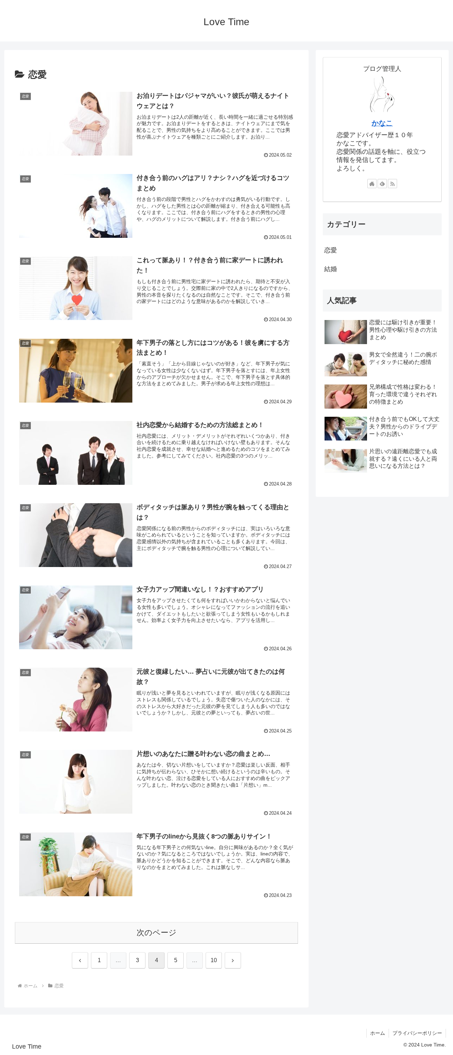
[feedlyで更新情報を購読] (382, 183)
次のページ (157, 932)
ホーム (377, 1033)
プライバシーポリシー (417, 1033)
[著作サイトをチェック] (372, 183)
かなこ (382, 123)
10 (214, 960)
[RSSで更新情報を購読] (392, 183)
